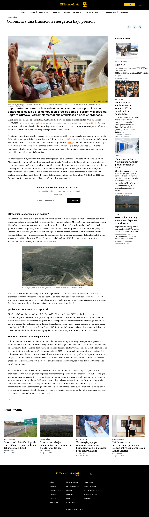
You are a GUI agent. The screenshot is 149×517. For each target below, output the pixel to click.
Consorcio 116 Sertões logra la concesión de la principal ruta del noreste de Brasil (20, 445)
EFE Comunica (9, 451)
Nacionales (123, 12)
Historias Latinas (92, 12)
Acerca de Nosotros (91, 490)
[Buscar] (7, 5)
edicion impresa (121, 61)
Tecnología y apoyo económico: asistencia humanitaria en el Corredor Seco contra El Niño (91, 446)
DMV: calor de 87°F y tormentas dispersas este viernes (126, 220)
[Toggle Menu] (140, 5)
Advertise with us (90, 494)
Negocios (66, 12)
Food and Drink (44, 12)
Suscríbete (129, 5)
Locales (32, 12)
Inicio (23, 12)
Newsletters (88, 482)
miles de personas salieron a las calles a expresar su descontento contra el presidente (58, 123)
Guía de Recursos (109, 12)
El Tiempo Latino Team (123, 134)
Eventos (56, 12)
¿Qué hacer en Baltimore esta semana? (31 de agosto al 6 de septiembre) (123, 108)
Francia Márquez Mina (70, 139)
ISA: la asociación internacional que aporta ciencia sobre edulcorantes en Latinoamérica (128, 446)
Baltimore (119, 99)
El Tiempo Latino (121, 78)
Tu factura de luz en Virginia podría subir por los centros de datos (126, 163)
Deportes (69, 494)
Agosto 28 (120, 64)
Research (87, 498)
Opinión (69, 498)
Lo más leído (71, 502)
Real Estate (77, 12)
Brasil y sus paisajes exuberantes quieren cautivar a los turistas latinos (56, 445)
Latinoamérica (12, 17)
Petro (70, 142)
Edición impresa (90, 486)
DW (8, 26)
